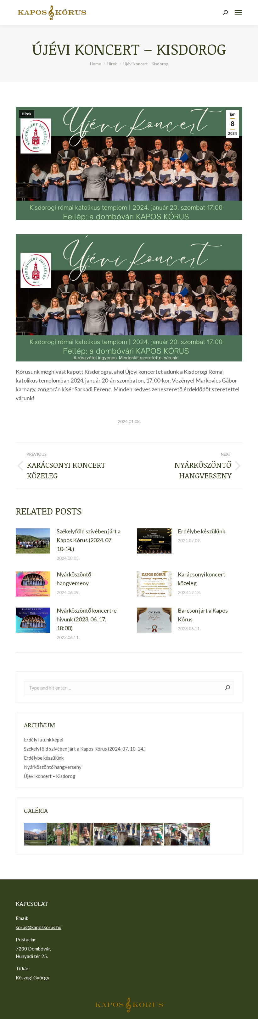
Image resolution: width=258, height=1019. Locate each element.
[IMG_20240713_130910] (35, 834)
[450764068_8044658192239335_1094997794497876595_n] (199, 834)
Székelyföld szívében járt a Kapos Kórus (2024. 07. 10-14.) (89, 540)
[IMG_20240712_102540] (58, 834)
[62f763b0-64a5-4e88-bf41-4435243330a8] (82, 834)
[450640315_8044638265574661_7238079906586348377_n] (129, 834)
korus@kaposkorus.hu (38, 927)
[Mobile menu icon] (238, 12)
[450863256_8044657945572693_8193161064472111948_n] (175, 834)
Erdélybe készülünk (201, 531)
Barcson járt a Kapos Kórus (203, 615)
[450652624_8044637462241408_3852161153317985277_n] (105, 834)
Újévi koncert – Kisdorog (50, 776)
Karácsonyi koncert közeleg (201, 579)
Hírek (26, 114)
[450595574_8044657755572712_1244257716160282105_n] (152, 834)
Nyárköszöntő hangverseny (74, 579)
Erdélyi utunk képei (43, 739)
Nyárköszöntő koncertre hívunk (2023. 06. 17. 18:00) (87, 619)
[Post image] (33, 541)
